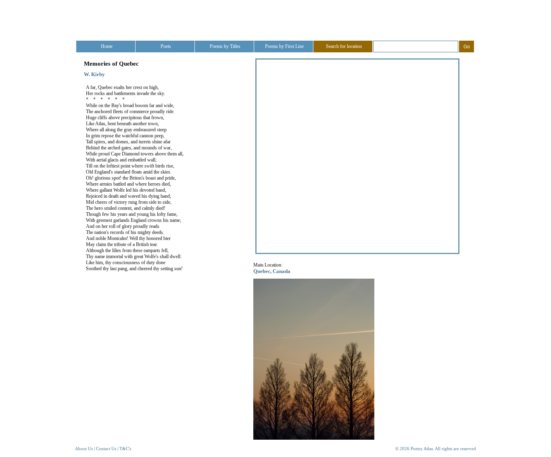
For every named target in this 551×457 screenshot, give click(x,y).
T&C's (125, 448)
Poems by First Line (284, 46)
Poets (166, 46)
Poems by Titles (225, 46)
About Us (84, 448)
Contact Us (106, 448)
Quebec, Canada (271, 271)
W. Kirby (94, 74)
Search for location (344, 46)
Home (107, 46)
